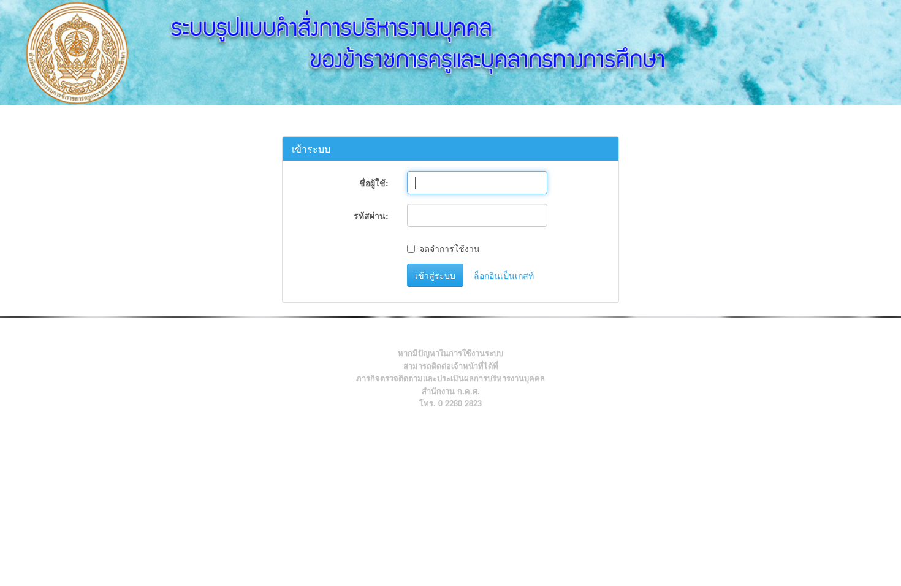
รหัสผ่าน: (371, 215)
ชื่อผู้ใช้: (374, 183)
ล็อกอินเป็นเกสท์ (504, 275)
